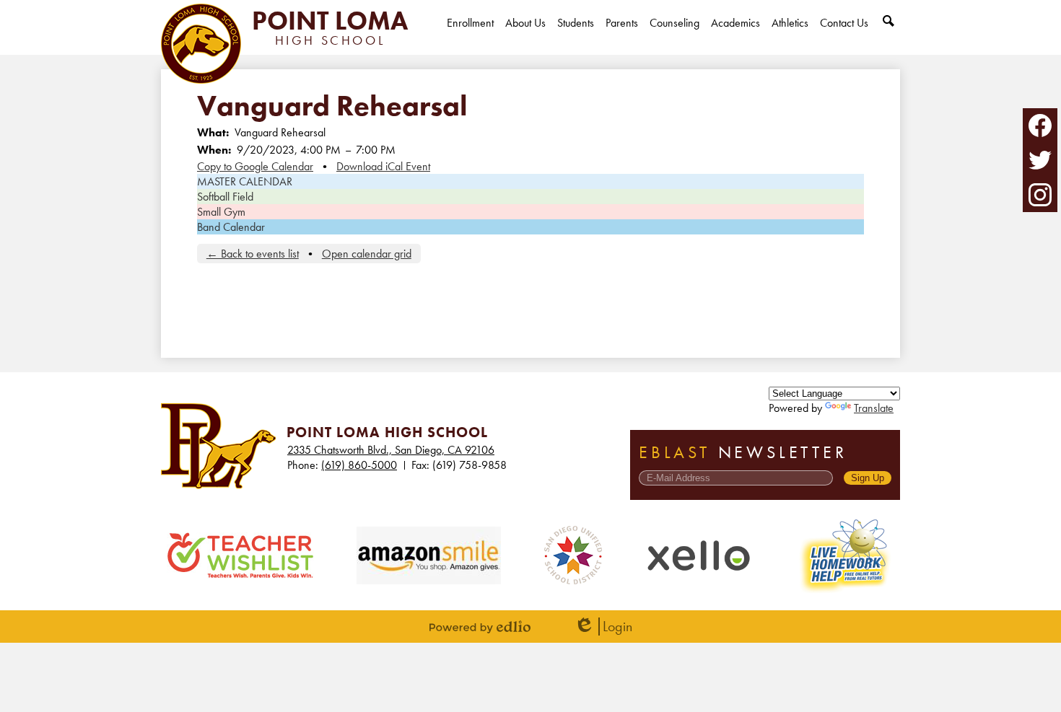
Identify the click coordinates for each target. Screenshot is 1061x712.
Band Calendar (231, 226)
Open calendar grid (366, 253)
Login (603, 626)
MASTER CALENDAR (244, 181)
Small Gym (221, 211)
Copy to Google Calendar (255, 166)
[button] (525, 35)
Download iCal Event (383, 166)
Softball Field (225, 196)
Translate (874, 408)
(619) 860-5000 (359, 465)
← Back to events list (252, 253)
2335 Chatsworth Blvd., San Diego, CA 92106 (390, 449)
